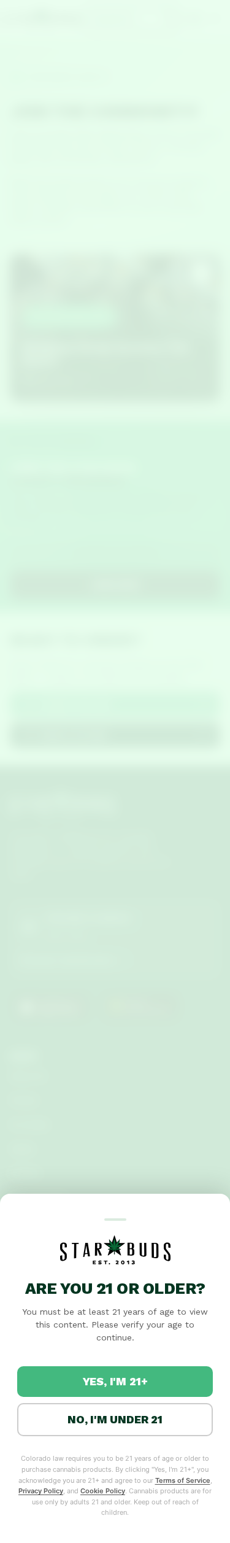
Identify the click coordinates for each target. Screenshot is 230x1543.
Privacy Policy (40, 1491)
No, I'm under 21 (115, 1419)
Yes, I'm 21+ (115, 1381)
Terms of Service (182, 1480)
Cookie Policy (102, 1491)
